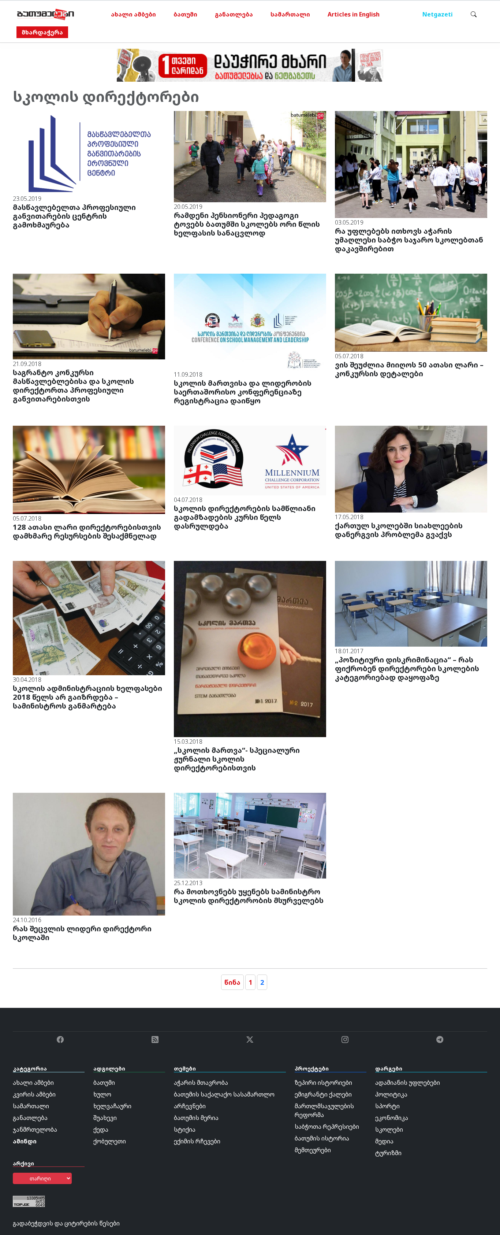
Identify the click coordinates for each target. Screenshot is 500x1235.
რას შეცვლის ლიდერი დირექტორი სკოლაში (82, 933)
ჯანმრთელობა (35, 1129)
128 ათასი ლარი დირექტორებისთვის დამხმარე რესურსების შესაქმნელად (87, 531)
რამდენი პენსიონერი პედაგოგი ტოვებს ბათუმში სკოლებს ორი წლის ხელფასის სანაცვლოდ (247, 224)
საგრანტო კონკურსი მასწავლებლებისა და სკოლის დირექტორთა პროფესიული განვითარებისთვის (73, 385)
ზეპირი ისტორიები (323, 1083)
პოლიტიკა (391, 1094)
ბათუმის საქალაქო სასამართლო (224, 1094)
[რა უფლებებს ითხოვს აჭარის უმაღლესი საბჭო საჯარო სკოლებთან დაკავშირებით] (411, 164)
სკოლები (389, 1129)
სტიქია (184, 1129)
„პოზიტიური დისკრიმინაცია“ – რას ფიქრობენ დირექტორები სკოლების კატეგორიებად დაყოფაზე (407, 668)
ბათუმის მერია (196, 1118)
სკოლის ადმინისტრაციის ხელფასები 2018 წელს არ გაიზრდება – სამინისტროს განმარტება (87, 697)
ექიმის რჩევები (197, 1141)
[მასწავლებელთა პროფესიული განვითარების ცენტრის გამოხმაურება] (89, 152)
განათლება (234, 14)
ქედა (100, 1129)
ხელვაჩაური (112, 1106)
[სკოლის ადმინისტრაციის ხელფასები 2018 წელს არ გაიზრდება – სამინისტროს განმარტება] (89, 618)
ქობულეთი (109, 1141)
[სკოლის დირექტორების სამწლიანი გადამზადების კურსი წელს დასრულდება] (250, 460)
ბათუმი (185, 14)
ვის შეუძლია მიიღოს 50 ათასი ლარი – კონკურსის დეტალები (409, 369)
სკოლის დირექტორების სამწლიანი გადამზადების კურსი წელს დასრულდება (245, 517)
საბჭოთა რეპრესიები (327, 1127)
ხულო (102, 1094)
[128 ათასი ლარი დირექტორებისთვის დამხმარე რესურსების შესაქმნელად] (89, 469)
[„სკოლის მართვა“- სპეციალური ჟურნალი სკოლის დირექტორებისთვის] (250, 648)
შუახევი (105, 1118)
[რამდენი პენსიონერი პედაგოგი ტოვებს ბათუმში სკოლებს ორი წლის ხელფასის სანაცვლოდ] (250, 156)
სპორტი (387, 1106)
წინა (232, 982)
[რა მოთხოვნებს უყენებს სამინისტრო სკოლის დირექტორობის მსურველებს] (250, 835)
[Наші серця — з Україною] (45, 14)
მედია (384, 1141)
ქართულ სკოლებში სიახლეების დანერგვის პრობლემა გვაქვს (399, 530)
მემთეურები (313, 1150)
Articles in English (354, 14)
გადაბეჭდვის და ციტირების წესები (66, 1223)
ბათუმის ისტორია (322, 1138)
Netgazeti (437, 14)
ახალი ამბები (133, 14)
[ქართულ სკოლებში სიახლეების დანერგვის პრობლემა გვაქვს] (411, 469)
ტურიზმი (388, 1153)
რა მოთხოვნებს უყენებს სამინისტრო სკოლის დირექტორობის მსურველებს (249, 896)
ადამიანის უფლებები (407, 1083)
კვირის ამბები (34, 1094)
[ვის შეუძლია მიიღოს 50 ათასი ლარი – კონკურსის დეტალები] (411, 312)
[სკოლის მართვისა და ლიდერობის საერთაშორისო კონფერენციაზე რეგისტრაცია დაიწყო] (250, 321)
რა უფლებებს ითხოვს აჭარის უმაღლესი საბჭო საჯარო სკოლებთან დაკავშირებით (409, 240)
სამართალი (290, 14)
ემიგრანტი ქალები (323, 1094)
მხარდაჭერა (42, 32)
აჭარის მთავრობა (201, 1083)
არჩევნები (190, 1106)
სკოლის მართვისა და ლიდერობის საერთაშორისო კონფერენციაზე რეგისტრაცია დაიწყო (242, 392)
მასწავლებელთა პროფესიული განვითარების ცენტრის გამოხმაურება (74, 216)
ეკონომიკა (391, 1118)
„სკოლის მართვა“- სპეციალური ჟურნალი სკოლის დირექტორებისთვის (237, 759)
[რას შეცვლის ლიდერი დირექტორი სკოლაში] (89, 854)
